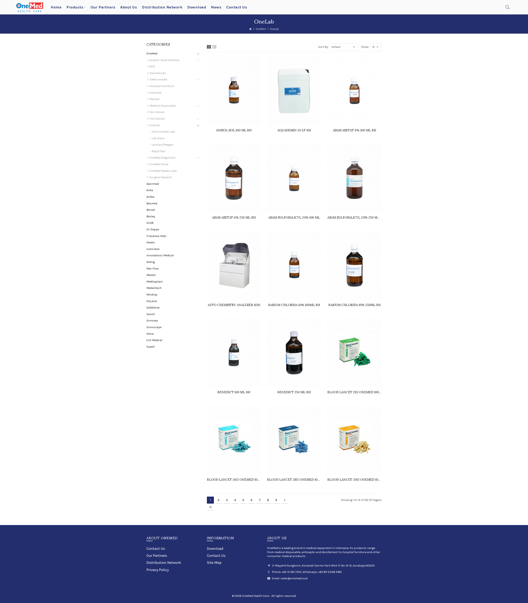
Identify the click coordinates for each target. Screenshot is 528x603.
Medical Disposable (163, 105)
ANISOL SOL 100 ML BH (234, 130)
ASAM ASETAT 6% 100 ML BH (354, 130)
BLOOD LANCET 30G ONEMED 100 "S (354, 480)
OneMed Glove (159, 164)
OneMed (261, 29)
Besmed (151, 203)
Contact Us (155, 548)
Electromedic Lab (163, 131)
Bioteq (150, 216)
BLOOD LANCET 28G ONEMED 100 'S (294, 480)
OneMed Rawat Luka (163, 171)
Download (215, 548)
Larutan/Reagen (162, 144)
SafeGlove (152, 307)
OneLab (274, 29)
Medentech (153, 288)
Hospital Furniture (162, 86)
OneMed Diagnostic (163, 157)
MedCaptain (154, 281)
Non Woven (157, 112)
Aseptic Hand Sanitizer (165, 60)
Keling (150, 262)
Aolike (150, 197)
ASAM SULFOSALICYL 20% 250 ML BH (354, 217)
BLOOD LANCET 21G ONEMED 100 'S (354, 392)
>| (210, 507)
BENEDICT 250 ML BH (294, 392)
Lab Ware (158, 138)
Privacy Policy (157, 570)
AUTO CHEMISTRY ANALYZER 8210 (234, 305)
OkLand (151, 301)
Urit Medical (154, 340)
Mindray (151, 294)
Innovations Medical (160, 255)
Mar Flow (152, 268)
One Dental (157, 118)
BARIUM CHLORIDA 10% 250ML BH (354, 305)
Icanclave (152, 249)
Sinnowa (152, 320)
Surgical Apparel (161, 177)
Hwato (150, 242)
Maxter (151, 275)
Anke (149, 190)
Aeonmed (152, 184)
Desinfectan (158, 73)
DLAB (149, 223)
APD (152, 66)
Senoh (150, 314)
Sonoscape (153, 327)
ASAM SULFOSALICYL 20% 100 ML (294, 217)
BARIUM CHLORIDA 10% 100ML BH (294, 305)
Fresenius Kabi (156, 236)
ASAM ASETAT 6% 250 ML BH (234, 217)
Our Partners (156, 555)
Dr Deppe (152, 229)
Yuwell (150, 347)
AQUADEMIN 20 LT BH (294, 130)
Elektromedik (158, 79)
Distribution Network (163, 562)
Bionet (150, 210)
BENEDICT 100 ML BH (233, 392)
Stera (150, 334)
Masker (155, 99)
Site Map (214, 562)
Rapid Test (158, 151)
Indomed (155, 92)
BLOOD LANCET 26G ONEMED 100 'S (234, 480)
